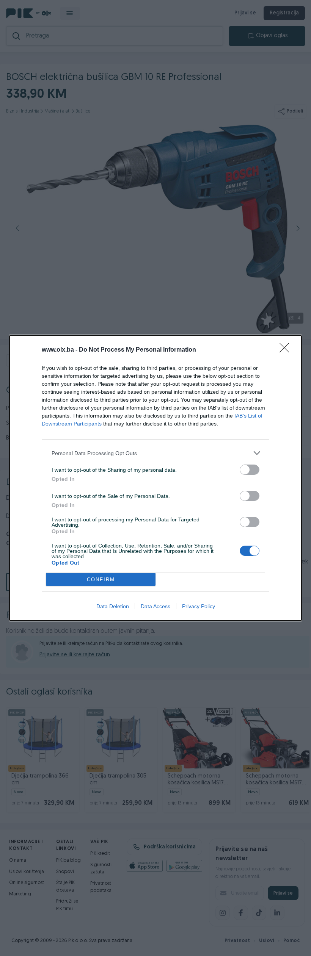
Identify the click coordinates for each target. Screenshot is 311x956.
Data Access (155, 606)
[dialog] (155, 478)
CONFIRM (101, 579)
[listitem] (155, 453)
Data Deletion (112, 606)
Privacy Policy (198, 606)
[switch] (249, 470)
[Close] (287, 350)
